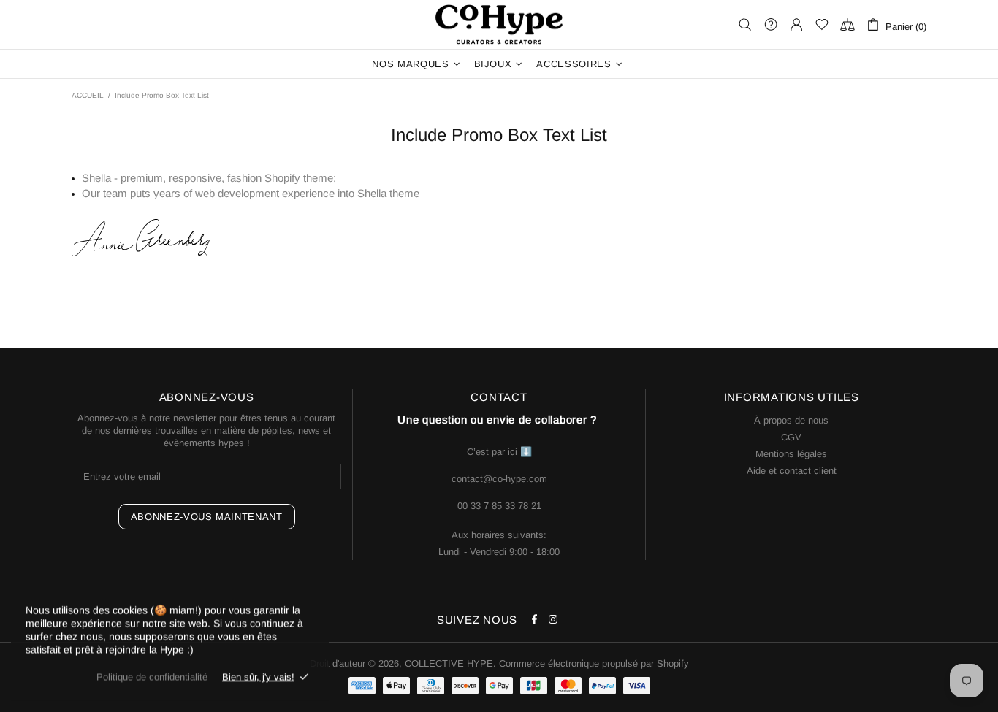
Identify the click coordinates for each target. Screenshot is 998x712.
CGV (791, 437)
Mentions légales (791, 453)
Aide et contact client (792, 470)
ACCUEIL (88, 95)
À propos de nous (791, 420)
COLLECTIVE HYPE (499, 24)
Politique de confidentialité (151, 676)
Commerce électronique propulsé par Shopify (594, 663)
